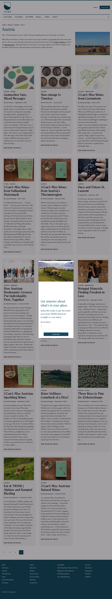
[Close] (71, 263)
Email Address (45, 322)
